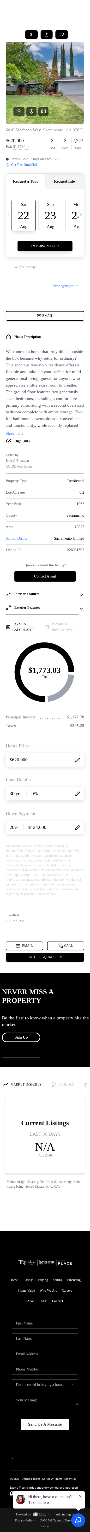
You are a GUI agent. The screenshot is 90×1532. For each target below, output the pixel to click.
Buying (43, 1280)
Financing (74, 1280)
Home (14, 1280)
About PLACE (37, 1301)
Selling (57, 1280)
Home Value (26, 1290)
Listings (28, 1280)
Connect (57, 1301)
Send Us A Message (45, 1424)
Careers (67, 1290)
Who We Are (48, 1290)
